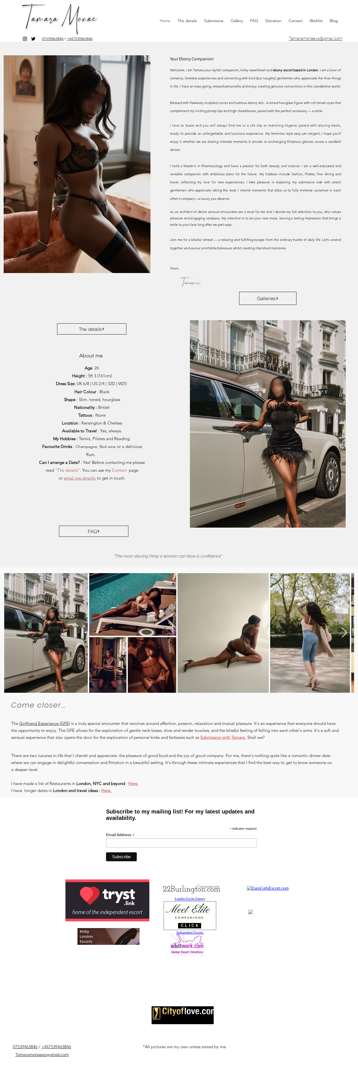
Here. (133, 783)
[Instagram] (25, 39)
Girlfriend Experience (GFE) (44, 723)
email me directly (80, 478)
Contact (119, 470)
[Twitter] (33, 39)
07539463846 (52, 39)
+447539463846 (80, 39)
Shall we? (256, 737)
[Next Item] (344, 632)
